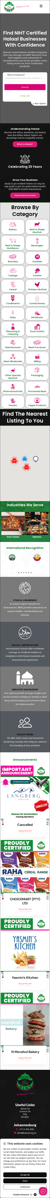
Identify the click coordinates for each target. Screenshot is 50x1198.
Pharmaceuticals (12, 391)
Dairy (13, 317)
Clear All (25, 96)
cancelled (25, 825)
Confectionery (37, 303)
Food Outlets (37, 331)
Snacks (13, 405)
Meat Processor (37, 347)
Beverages (37, 245)
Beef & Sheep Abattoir (37, 231)
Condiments (13, 303)
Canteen (37, 261)
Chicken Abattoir (37, 289)
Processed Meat (37, 391)
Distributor (37, 317)
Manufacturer (13, 347)
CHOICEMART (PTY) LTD (25, 901)
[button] (41, 6)
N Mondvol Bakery (25, 1052)
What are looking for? (16, 75)
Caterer (37, 275)
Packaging (37, 375)
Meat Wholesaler (13, 361)
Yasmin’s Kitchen (25, 977)
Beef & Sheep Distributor (12, 247)
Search (25, 87)
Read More (24, 830)
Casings (13, 275)
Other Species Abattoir (13, 377)
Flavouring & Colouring (13, 333)
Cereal (13, 289)
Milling (37, 361)
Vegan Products (37, 405)
